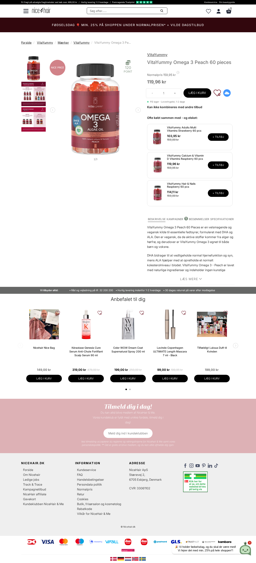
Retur (80, 494)
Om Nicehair (31, 475)
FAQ (80, 475)
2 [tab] (130, 389)
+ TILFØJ (218, 136)
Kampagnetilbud (34, 489)
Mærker (63, 42)
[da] (114, 558)
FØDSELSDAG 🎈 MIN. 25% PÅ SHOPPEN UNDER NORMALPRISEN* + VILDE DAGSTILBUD (128, 25)
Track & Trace (32, 484)
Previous (53, 110)
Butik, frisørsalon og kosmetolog (99, 504)
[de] (121, 558)
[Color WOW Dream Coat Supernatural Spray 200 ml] (128, 324)
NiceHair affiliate (34, 494)
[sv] (142, 558)
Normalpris (84, 489)
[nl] (128, 558)
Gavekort (29, 499)
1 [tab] (126, 389)
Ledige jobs (31, 479)
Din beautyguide (227, 2)
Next (137, 110)
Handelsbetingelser (90, 479)
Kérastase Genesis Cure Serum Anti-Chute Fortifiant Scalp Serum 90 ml (86, 351)
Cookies (82, 499)
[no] (135, 558)
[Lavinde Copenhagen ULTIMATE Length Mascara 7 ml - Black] (170, 324)
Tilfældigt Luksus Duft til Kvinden (212, 349)
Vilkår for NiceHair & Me (93, 514)
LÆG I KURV (197, 93)
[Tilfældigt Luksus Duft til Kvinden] (212, 324)
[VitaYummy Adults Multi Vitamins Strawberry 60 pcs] (157, 137)
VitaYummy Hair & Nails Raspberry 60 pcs (181, 185)
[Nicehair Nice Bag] (44, 324)
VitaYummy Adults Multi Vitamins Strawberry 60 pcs (184, 129)
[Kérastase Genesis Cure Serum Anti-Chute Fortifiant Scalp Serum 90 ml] (86, 324)
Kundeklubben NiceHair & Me (43, 504)
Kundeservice (210, 2)
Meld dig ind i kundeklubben (128, 433)
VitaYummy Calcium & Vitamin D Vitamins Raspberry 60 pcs (185, 157)
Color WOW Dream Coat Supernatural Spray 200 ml (128, 349)
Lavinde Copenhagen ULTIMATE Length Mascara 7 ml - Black (170, 351)
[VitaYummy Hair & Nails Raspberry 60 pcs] (157, 193)
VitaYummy (45, 42)
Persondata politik (89, 484)
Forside (26, 42)
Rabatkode (84, 509)
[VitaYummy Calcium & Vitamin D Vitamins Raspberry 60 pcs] (157, 165)
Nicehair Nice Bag (44, 347)
